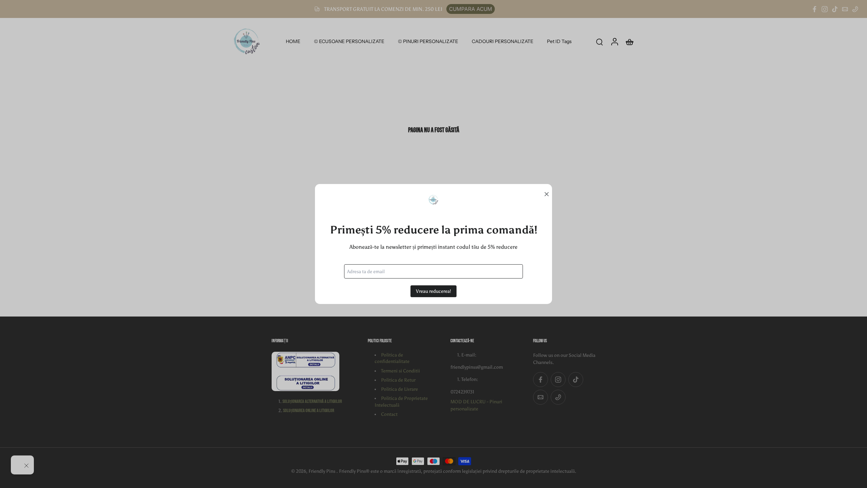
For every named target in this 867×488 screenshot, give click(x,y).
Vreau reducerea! (433, 291)
